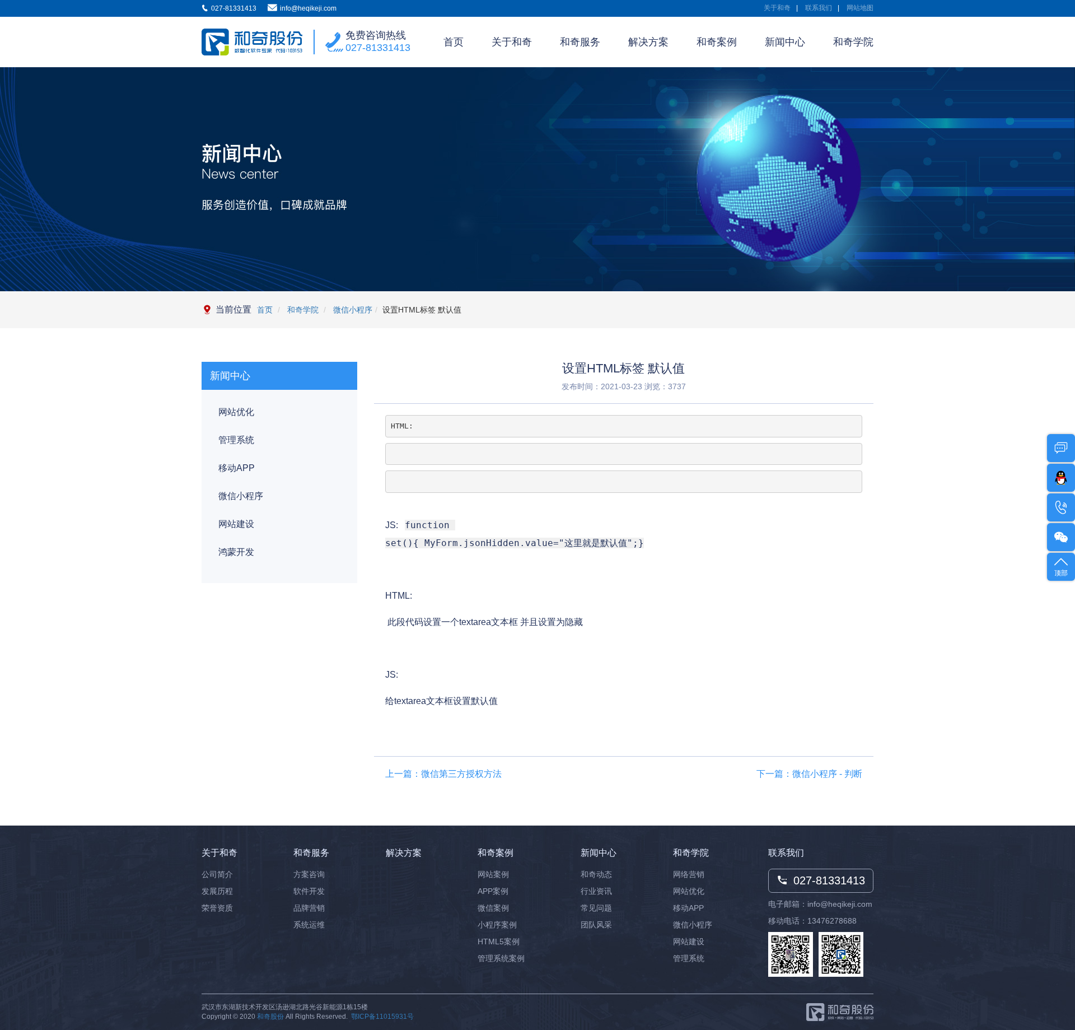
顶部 (1061, 573)
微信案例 (493, 907)
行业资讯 (596, 891)
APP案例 (493, 891)
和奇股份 (270, 1016)
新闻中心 (785, 42)
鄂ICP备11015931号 (382, 1016)
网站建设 (236, 524)
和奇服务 (580, 42)
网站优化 (236, 412)
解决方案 (648, 42)
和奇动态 (596, 874)
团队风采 (596, 924)
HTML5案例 (499, 941)
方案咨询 (309, 874)
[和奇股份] (252, 42)
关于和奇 (777, 8)
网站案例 (493, 874)
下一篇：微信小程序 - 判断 (809, 774)
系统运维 (309, 924)
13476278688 (832, 920)
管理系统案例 (501, 958)
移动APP (236, 468)
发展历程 (217, 891)
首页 (453, 42)
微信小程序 (351, 309)
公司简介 (217, 874)
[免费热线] (1061, 507)
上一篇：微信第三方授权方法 (443, 774)
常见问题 (596, 907)
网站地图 (860, 8)
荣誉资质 (217, 907)
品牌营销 (309, 907)
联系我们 (818, 8)
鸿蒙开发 (236, 552)
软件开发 (309, 891)
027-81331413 (377, 47)
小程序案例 (497, 924)
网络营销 (688, 874)
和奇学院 (853, 42)
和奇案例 (717, 42)
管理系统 (236, 440)
